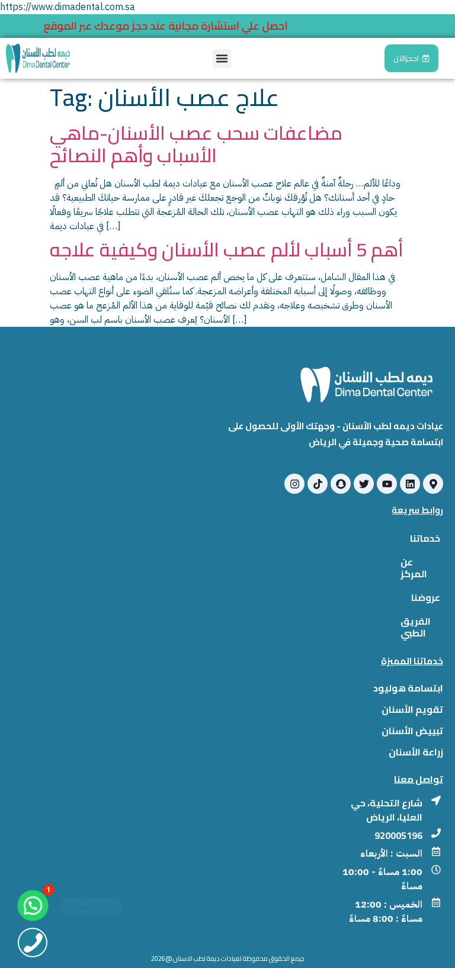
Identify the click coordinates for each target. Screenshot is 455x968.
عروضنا (425, 597)
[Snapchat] (341, 484)
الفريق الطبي (415, 627)
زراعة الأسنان (416, 752)
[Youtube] (387, 484)
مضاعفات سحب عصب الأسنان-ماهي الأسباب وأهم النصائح (196, 144)
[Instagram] (294, 484)
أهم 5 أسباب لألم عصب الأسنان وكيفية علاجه (226, 249)
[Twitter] (364, 484)
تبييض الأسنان (412, 730)
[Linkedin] (410, 484)
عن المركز (413, 568)
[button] (222, 58)
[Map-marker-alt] (433, 484)
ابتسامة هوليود (408, 688)
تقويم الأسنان (412, 709)
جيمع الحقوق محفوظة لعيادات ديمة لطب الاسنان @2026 (228, 958)
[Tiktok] (317, 484)
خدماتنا (425, 538)
